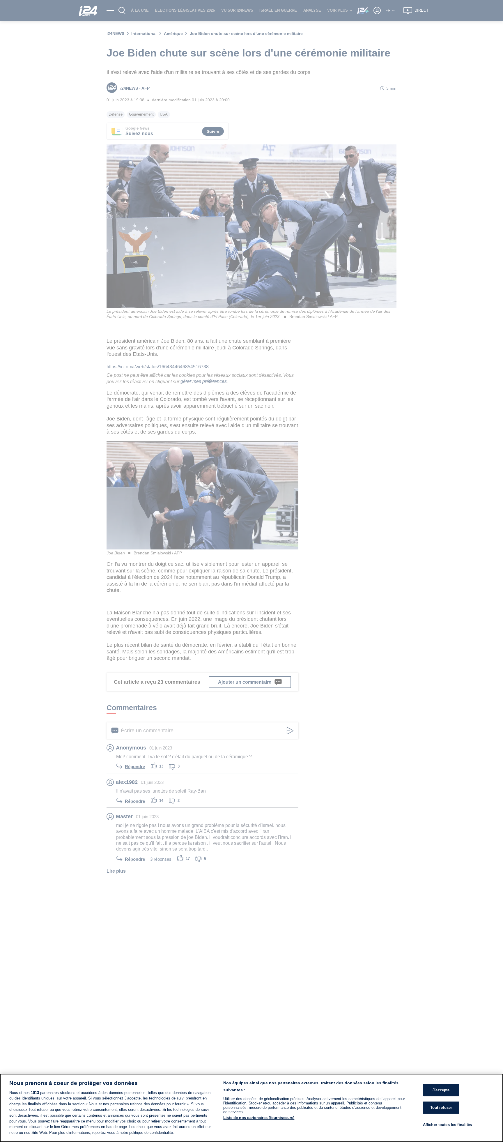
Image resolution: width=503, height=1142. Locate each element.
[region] (251, 1108)
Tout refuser (441, 1107)
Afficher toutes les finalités (447, 1124)
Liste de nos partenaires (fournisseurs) (258, 1118)
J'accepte (441, 1090)
